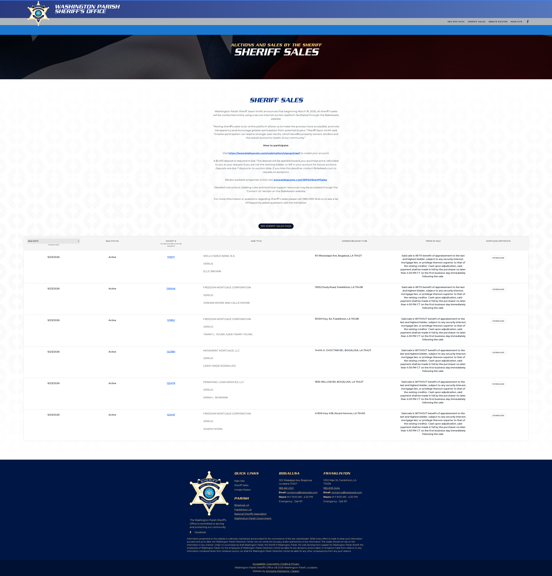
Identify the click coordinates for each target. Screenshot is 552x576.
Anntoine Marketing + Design (282, 571)
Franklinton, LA (243, 509)
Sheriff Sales (476, 21)
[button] (53, 241)
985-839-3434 (456, 21)
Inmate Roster (498, 21)
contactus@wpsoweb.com (302, 492)
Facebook (198, 532)
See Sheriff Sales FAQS (276, 226)
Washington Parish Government (252, 518)
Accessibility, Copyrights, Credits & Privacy (276, 564)
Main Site (516, 21)
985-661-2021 (286, 488)
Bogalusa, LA (241, 505)
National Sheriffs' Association (250, 514)
